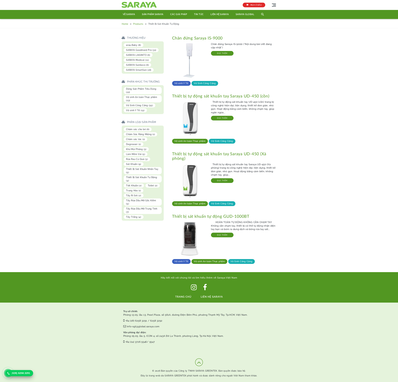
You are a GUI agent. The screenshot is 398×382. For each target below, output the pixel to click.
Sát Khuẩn (133, 164)
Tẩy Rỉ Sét (133, 195)
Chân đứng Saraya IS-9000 (197, 38)
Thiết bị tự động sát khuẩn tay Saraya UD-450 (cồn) (220, 96)
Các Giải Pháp (178, 14)
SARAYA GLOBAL (245, 14)
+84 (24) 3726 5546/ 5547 (140, 342)
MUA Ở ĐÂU (256, 5)
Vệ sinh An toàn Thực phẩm (190, 141)
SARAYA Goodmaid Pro (141, 50)
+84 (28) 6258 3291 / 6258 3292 (143, 320)
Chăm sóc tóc (135, 139)
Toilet (152, 185)
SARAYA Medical (137, 60)
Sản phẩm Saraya (152, 14)
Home (125, 24)
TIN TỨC (199, 14)
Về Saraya (129, 14)
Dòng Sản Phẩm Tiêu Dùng (141, 90)
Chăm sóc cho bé (137, 129)
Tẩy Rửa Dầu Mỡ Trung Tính (141, 210)
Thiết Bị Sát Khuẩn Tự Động (141, 179)
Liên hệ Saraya (220, 14)
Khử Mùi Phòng (136, 149)
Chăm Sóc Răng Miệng (140, 134)
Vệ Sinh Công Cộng (205, 83)
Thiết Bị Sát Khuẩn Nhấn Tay (142, 171)
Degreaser (133, 144)
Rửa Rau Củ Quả (137, 159)
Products (138, 24)
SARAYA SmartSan (138, 70)
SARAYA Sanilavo (137, 65)
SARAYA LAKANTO (138, 55)
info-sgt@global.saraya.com (143, 326)
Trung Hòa (133, 190)
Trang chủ (183, 296)
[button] (262, 14)
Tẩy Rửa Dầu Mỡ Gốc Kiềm (141, 202)
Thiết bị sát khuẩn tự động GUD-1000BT (210, 216)
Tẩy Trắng (133, 217)
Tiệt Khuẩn (134, 185)
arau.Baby (133, 45)
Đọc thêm (222, 53)
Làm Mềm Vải (135, 154)
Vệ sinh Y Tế (181, 83)
